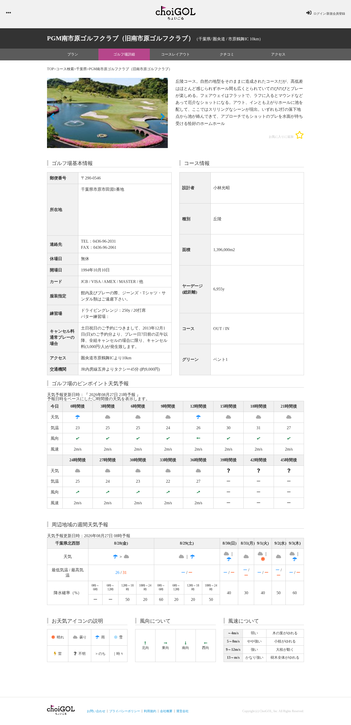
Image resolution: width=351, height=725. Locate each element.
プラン (72, 54)
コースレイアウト (175, 54)
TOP (50, 69)
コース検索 (65, 69)
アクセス (278, 54)
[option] (107, 113)
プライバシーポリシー (124, 711)
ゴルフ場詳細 (124, 54)
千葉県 (81, 69)
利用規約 (150, 711)
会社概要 (166, 711)
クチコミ (227, 54)
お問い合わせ (96, 711)
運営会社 (182, 711)
